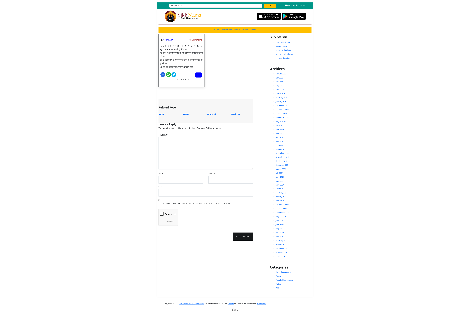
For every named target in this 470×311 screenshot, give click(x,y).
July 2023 (279, 220)
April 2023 (280, 232)
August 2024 (281, 169)
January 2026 (281, 101)
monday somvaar (283, 46)
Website (162, 187)
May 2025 (279, 133)
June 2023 (280, 224)
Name (162, 174)
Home (216, 30)
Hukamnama (227, 30)
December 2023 (282, 201)
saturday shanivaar (283, 50)
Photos (245, 30)
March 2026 (280, 93)
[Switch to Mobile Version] (235, 309)
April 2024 (280, 185)
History (237, 30)
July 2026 (279, 78)
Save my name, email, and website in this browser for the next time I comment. (194, 203)
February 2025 (281, 145)
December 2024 (282, 153)
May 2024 (279, 181)
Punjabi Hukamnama (284, 280)
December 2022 (282, 248)
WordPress (261, 304)
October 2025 (281, 113)
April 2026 (280, 90)
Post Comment (243, 236)
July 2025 (279, 125)
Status (253, 30)
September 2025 (282, 117)
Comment (163, 135)
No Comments (195, 39)
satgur (186, 114)
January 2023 (281, 244)
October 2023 (281, 208)
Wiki (277, 288)
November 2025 (282, 109)
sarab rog (235, 114)
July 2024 (279, 173)
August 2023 (281, 216)
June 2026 (280, 82)
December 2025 (282, 105)
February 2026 (281, 97)
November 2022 (282, 252)
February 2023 (281, 240)
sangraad (211, 114)
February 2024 (281, 193)
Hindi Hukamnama (283, 272)
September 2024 (282, 165)
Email (211, 174)
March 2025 (280, 141)
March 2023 (280, 236)
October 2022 (281, 256)
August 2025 (281, 121)
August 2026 (281, 74)
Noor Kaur (168, 39)
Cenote (231, 304)
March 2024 (280, 189)
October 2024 (281, 161)
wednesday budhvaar (284, 54)
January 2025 (281, 149)
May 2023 (279, 228)
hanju (161, 114)
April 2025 (280, 137)
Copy (198, 75)
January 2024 (281, 197)
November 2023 (282, 204)
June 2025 (280, 129)
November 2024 (282, 157)
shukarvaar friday (283, 42)
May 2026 (279, 85)
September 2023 (282, 212)
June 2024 (280, 177)
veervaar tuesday (283, 58)
